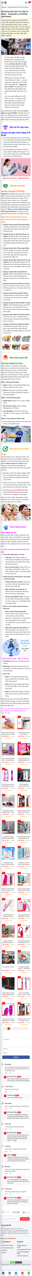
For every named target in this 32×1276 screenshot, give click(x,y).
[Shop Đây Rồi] (6, 2)
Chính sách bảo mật (7, 1248)
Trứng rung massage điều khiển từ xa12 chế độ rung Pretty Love (8, 1020)
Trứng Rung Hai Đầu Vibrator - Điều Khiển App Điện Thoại (24, 968)
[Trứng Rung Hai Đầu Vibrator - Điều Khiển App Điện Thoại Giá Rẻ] (23, 957)
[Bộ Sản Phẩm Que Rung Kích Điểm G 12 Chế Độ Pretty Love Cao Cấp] (8, 775)
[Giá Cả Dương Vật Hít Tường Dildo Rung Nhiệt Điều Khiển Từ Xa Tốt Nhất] (8, 983)
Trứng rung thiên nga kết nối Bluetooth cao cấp (24, 942)
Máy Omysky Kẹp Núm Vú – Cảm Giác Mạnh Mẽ (8, 760)
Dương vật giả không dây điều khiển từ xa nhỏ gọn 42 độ (24, 760)
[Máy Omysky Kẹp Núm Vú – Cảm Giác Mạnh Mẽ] (8, 749)
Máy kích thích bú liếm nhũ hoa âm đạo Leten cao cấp (8, 890)
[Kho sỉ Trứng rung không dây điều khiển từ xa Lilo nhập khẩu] (23, 905)
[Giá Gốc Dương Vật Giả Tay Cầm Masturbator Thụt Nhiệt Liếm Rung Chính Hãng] (8, 905)
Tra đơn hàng (24, 1219)
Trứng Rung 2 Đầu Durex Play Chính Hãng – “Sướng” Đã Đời (8, 864)
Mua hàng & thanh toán (24, 1249)
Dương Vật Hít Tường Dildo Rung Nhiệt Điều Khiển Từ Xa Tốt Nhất (8, 994)
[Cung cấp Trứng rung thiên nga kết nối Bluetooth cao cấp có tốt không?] (23, 931)
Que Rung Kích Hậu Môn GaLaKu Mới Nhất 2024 (8, 838)
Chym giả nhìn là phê (8, 967)
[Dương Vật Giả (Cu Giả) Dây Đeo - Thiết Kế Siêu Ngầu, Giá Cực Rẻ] (8, 801)
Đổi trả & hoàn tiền (23, 1256)
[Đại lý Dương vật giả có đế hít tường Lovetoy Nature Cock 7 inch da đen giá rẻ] (23, 801)
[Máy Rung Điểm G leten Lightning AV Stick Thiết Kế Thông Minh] (23, 827)
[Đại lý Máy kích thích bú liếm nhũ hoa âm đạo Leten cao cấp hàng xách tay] (8, 879)
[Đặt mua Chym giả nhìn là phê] (8, 957)
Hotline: (9, 1238)
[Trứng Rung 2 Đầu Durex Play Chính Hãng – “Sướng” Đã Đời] (8, 853)
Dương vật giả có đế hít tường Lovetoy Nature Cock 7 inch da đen (23, 812)
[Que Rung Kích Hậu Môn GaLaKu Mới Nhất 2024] (8, 827)
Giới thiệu (4, 1250)
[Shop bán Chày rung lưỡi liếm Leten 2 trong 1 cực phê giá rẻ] (23, 983)
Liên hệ (4, 1252)
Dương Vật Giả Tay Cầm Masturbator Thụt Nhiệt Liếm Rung (8, 916)
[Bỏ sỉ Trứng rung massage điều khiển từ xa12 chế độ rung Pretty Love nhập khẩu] (8, 1009)
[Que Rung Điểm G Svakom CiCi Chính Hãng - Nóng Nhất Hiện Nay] (23, 775)
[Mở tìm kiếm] (26, 2)
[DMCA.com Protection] (16, 1262)
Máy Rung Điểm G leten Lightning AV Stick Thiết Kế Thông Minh (24, 838)
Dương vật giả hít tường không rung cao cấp (8, 942)
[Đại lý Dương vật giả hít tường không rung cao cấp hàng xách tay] (8, 931)
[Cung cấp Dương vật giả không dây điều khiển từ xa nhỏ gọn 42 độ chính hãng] (23, 749)
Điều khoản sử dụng (7, 1245)
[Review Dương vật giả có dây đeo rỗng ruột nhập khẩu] (23, 723)
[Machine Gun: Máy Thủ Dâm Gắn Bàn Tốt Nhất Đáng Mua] (8, 723)
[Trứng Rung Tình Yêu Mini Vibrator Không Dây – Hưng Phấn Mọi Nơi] (23, 853)
